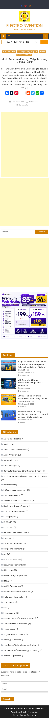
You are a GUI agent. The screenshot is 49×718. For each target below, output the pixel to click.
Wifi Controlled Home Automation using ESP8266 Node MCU (30, 383)
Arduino (7, 444)
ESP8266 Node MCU (12, 495)
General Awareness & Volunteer (17, 501)
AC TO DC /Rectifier (12, 439)
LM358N (42, 52)
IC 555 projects (10, 517)
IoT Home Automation (13, 543)
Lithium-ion (9, 570)
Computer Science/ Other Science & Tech (22, 471)
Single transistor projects (14, 634)
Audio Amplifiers (9, 52)
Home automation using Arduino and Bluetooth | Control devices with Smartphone (33, 414)
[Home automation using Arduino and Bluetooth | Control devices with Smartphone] (8, 415)
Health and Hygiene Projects (16, 506)
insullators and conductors (15, 533)
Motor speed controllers (14, 597)
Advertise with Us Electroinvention (24, 712)
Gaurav (23, 407)
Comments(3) (24, 105)
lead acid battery (11, 559)
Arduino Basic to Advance (15, 449)
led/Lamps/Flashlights (13, 565)
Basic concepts (10, 465)
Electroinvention (24, 25)
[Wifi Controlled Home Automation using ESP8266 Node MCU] (8, 383)
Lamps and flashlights (13, 549)
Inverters (7, 538)
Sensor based (9, 629)
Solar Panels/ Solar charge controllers (20, 645)
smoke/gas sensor (12, 639)
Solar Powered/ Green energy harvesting (21, 650)
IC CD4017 (8, 522)
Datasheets (9, 484)
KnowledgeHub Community (24, 715)
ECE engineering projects (27, 52)
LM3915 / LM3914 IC (24, 55)
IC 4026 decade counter (14, 511)
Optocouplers (10, 602)
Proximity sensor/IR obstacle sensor (19, 618)
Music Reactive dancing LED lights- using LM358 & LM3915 (24, 61)
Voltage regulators (12, 655)
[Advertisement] (24, 144)
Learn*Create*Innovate (34, 708)
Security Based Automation (16, 623)
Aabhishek (33, 102)
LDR (5, 554)
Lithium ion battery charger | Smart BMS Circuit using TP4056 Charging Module (32, 398)
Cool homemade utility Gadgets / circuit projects (25, 476)
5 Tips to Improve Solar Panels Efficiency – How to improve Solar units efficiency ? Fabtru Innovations (32, 365)
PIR (5, 607)
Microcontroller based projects (17, 591)
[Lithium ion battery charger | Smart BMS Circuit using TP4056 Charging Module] (8, 399)
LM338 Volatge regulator (14, 575)
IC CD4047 (8, 527)
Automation (9, 460)
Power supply (9, 613)
